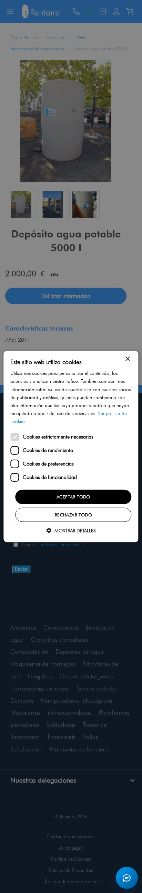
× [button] (127, 359)
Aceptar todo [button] (73, 496)
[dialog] (71, 446)
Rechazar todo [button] (73, 514)
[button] (71, 530)
